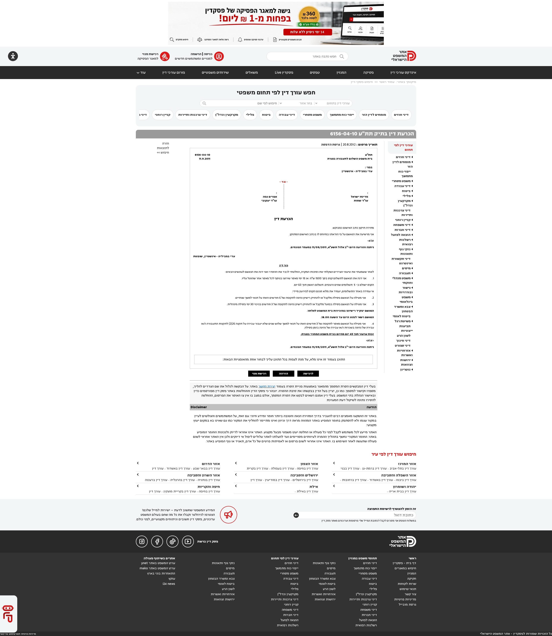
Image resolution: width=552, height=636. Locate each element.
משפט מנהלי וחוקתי (402, 280)
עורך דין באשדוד (381, 480)
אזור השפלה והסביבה (398, 475)
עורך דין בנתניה (209, 480)
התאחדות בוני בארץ (161, 573)
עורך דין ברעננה (156, 480)
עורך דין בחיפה (307, 468)
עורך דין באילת (307, 491)
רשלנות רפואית (406, 242)
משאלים (252, 72)
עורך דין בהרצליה (182, 480)
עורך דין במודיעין (277, 480)
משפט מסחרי (312, 115)
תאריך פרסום (367, 144)
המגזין (342, 72)
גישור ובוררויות (406, 290)
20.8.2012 (349, 144)
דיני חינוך (403, 340)
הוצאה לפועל (401, 235)
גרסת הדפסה (330, 144)
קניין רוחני (162, 115)
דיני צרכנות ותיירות (192, 115)
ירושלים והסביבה (304, 475)
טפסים (315, 72)
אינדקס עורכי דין (403, 72)
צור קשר (410, 594)
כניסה (208, 54)
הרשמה (196, 54)
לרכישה (308, 374)
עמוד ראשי (386, 82)
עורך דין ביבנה (406, 480)
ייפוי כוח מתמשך (342, 115)
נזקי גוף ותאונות (406, 251)
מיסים (406, 268)
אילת (313, 486)
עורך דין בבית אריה (402, 491)
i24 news (169, 584)
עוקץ (172, 578)
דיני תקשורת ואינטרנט (402, 261)
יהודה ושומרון (404, 486)
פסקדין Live (284, 72)
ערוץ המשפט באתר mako (157, 568)
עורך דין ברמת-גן (374, 468)
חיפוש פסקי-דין (362, 82)
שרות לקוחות (407, 584)
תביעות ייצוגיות (406, 328)
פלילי (250, 115)
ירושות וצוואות (406, 362)
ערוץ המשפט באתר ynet (158, 563)
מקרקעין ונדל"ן (226, 115)
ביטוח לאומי (402, 316)
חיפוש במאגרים (405, 568)
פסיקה (368, 72)
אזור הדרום (211, 463)
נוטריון (405, 369)
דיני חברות (403, 230)
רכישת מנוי (150, 54)
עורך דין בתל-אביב (403, 468)
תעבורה (405, 273)
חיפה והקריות (209, 486)
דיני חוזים (401, 115)
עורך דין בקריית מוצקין (179, 491)
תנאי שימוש (408, 589)
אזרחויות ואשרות (405, 352)
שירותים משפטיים (215, 72)
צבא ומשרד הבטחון (403, 309)
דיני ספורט (403, 345)
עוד (141, 72)
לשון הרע (404, 335)
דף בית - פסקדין (404, 563)
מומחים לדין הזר (374, 115)
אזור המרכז (407, 463)
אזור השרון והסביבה (203, 475)
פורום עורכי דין (173, 72)
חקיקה (411, 578)
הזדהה (283, 374)
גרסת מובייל (407, 604)
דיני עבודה (287, 115)
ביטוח (266, 115)
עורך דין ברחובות (354, 480)
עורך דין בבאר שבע (206, 468)
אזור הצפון (309, 463)
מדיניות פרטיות (405, 599)
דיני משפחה (402, 225)
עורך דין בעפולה (282, 468)
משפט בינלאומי (406, 299)
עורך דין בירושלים (305, 480)
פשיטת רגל (403, 321)
